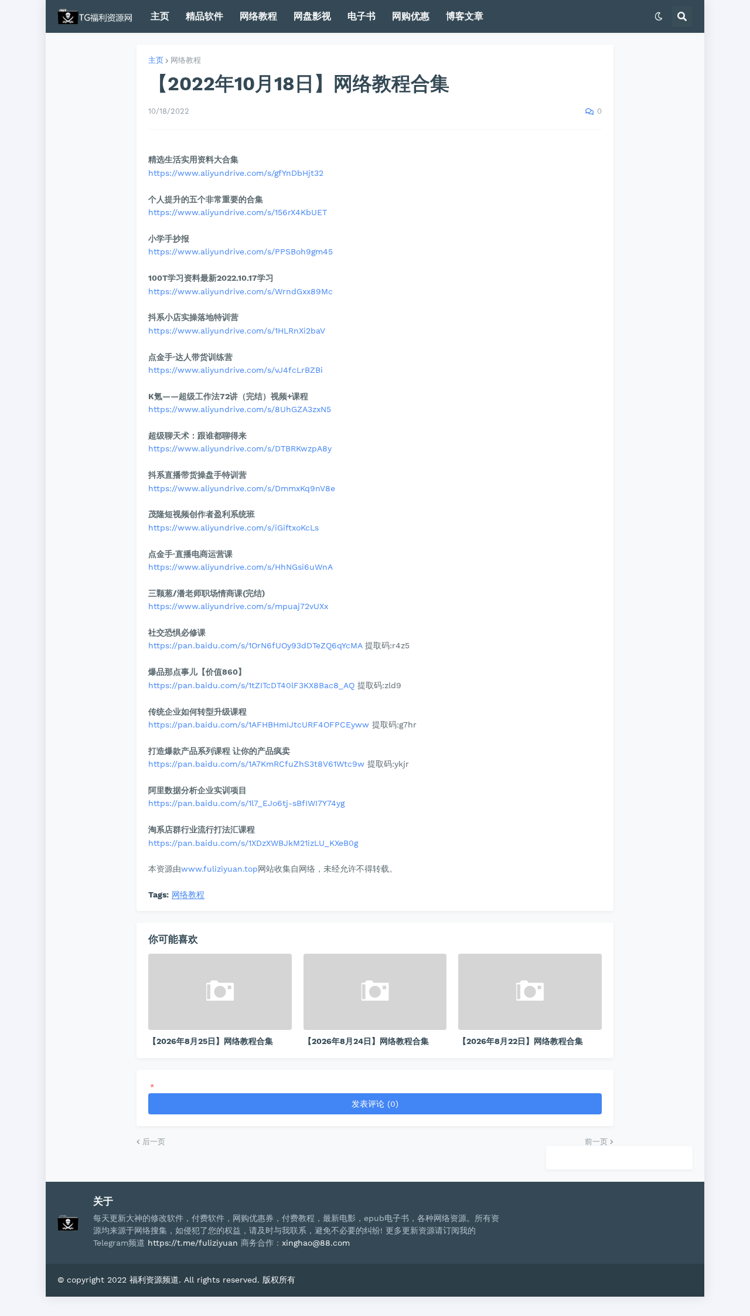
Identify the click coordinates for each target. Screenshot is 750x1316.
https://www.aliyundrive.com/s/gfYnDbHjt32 (235, 173)
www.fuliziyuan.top (219, 868)
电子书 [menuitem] (361, 16)
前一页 (596, 1141)
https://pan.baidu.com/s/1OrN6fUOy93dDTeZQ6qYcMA (255, 645)
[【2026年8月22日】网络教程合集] (530, 992)
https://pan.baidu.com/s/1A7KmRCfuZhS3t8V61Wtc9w (256, 763)
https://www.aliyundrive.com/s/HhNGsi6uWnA (240, 567)
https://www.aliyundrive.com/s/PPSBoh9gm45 (240, 251)
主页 (155, 60)
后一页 (153, 1141)
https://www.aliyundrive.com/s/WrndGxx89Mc (240, 291)
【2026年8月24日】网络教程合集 (366, 1041)
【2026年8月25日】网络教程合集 (210, 1041)
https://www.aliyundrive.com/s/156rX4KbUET (237, 212)
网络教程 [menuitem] (258, 16)
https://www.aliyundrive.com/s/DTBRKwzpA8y (240, 448)
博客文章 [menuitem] (464, 16)
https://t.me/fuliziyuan (193, 1242)
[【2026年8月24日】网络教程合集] (375, 992)
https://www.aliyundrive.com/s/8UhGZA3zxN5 (239, 409)
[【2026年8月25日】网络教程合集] (220, 992)
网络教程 (186, 60)
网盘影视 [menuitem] (312, 16)
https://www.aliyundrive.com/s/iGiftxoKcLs (233, 527)
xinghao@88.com (316, 1242)
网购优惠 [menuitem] (410, 16)
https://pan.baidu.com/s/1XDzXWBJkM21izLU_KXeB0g (253, 843)
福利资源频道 (154, 1279)
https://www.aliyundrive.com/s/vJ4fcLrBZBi (235, 370)
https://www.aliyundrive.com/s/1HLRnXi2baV (236, 330)
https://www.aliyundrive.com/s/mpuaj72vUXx (238, 606)
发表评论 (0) (375, 1103)
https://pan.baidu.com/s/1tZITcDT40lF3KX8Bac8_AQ (251, 685)
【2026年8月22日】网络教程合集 (520, 1041)
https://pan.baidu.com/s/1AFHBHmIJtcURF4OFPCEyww (258, 724)
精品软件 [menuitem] (204, 16)
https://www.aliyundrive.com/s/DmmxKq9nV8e (241, 488)
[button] (658, 16)
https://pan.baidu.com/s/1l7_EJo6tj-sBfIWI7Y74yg (246, 803)
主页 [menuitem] (160, 16)
